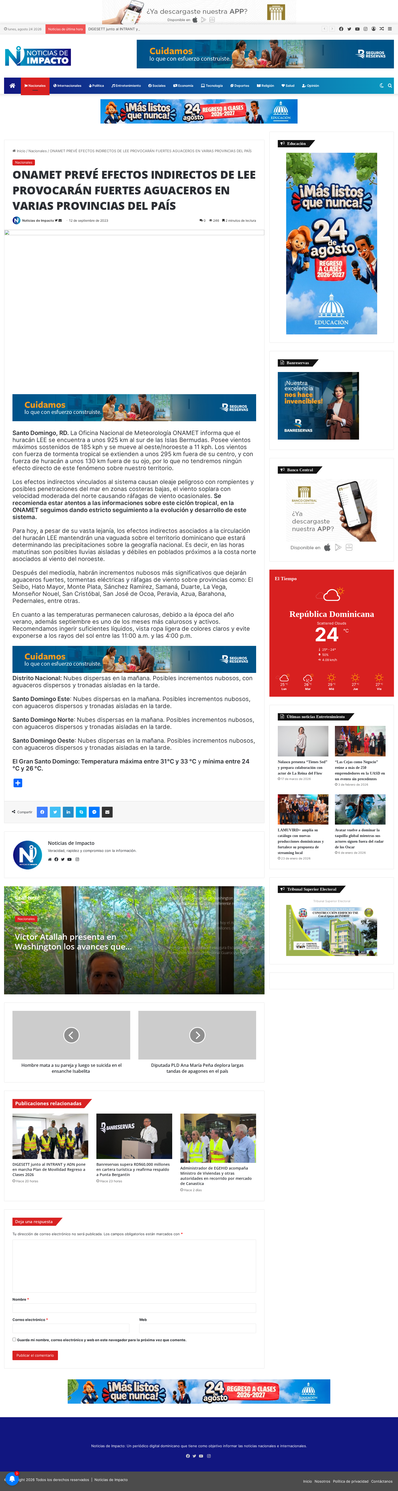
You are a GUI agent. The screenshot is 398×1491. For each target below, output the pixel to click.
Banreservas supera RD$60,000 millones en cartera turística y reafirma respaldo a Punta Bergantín (133, 1169)
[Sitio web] (51, 859)
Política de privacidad (350, 1481)
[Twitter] (64, 859)
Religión (267, 86)
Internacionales (69, 86)
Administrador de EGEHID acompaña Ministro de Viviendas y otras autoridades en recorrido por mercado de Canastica (216, 1175)
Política (98, 86)
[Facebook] (57, 859)
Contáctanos (382, 1481)
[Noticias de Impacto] (38, 56)
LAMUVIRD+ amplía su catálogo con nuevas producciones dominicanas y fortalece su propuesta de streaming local (301, 841)
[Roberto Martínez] (199, 12)
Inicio (20, 151)
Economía (185, 86)
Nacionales (37, 86)
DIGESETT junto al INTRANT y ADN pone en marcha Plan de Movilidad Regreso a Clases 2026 (167, 29)
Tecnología (214, 86)
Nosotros (322, 1481)
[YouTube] (70, 859)
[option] (134, 940)
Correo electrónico (30, 1319)
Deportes (241, 86)
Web (143, 1319)
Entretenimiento (128, 86)
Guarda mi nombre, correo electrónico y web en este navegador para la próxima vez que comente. (102, 1340)
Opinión (312, 86)
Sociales (159, 86)
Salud (290, 86)
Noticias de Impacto (38, 220)
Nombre (20, 1299)
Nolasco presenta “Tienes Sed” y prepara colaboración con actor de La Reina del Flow (302, 767)
